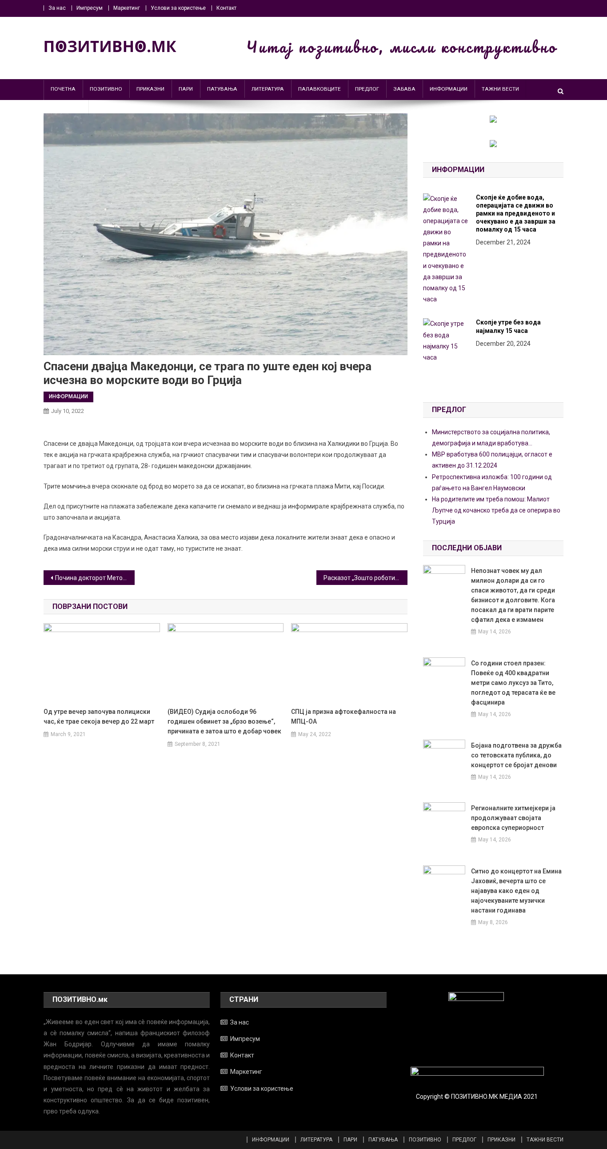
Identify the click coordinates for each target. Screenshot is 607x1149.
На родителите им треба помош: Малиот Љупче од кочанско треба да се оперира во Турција (496, 510)
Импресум (89, 8)
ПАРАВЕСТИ (66, 107)
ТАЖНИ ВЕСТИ (500, 89)
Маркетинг (126, 8)
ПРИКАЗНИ (150, 89)
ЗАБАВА (404, 89)
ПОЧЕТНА (63, 89)
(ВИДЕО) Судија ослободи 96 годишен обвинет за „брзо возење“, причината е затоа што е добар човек (224, 721)
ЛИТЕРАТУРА (268, 89)
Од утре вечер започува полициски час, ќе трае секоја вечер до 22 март (99, 716)
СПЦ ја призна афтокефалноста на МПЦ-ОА (343, 716)
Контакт (226, 8)
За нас (57, 8)
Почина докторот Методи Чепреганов (95, 577)
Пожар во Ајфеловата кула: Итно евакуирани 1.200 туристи (518, 343)
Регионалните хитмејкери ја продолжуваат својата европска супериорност (513, 818)
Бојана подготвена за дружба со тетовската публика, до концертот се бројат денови (516, 755)
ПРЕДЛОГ (367, 89)
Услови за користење (178, 8)
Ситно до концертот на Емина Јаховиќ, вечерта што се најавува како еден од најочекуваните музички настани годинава (516, 891)
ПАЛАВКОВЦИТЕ (319, 89)
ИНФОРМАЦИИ (448, 89)
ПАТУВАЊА (222, 89)
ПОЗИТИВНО (106, 89)
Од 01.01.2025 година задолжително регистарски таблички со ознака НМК (519, 263)
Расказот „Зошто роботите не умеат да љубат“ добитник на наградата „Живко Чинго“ (365, 577)
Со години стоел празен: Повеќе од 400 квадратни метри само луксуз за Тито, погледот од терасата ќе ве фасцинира (513, 683)
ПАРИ (186, 89)
